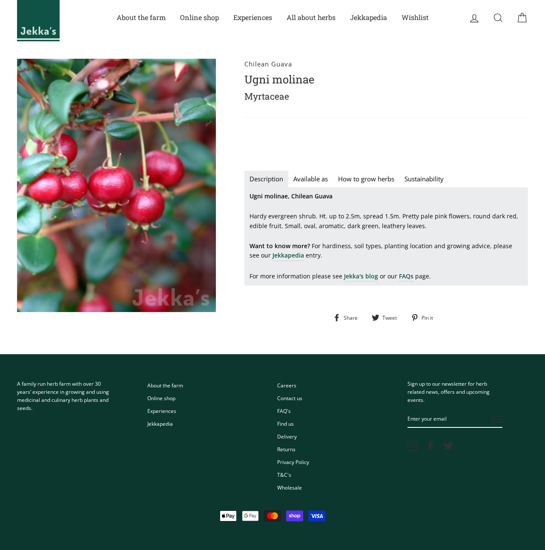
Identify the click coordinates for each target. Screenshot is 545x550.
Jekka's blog (361, 276)
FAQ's (284, 410)
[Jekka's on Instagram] (412, 446)
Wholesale (289, 487)
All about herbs (311, 17)
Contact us (289, 398)
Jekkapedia (368, 17)
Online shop (199, 17)
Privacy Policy (293, 461)
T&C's (284, 474)
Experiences (252, 17)
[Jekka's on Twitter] (448, 446)
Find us (285, 423)
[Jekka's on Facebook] (430, 446)
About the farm (141, 17)
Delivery (287, 436)
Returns (286, 449)
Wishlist (415, 17)
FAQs (406, 276)
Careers (286, 385)
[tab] (266, 179)
